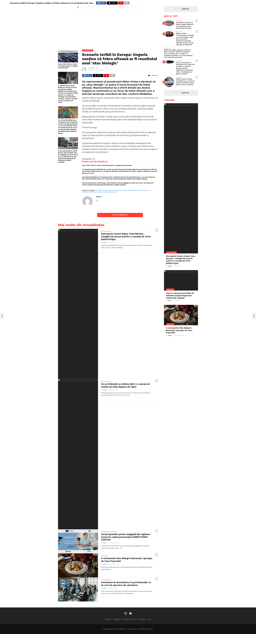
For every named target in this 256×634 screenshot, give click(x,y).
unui (115, 192)
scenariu (85, 192)
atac (113, 190)
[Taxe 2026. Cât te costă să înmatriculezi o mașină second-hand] (68, 62)
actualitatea (100, 190)
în (135, 190)
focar (120, 90)
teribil (105, 192)
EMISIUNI (126, 619)
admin (92, 68)
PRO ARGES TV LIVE (144, 619)
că (123, 190)
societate (92, 192)
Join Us (133, 619)
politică (139, 190)
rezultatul (147, 190)
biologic (118, 190)
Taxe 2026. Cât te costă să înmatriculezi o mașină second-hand (68, 66)
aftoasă (108, 190)
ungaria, (111, 192)
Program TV (117, 619)
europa (127, 190)
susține (99, 192)
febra (132, 190)
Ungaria (87, 90)
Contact (108, 619)
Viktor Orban (130, 81)
